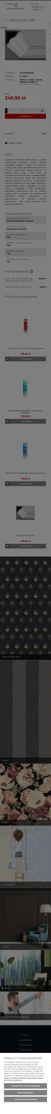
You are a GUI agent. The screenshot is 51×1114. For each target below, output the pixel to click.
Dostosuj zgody (25, 1093)
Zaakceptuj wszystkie (26, 1099)
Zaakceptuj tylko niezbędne (25, 1086)
